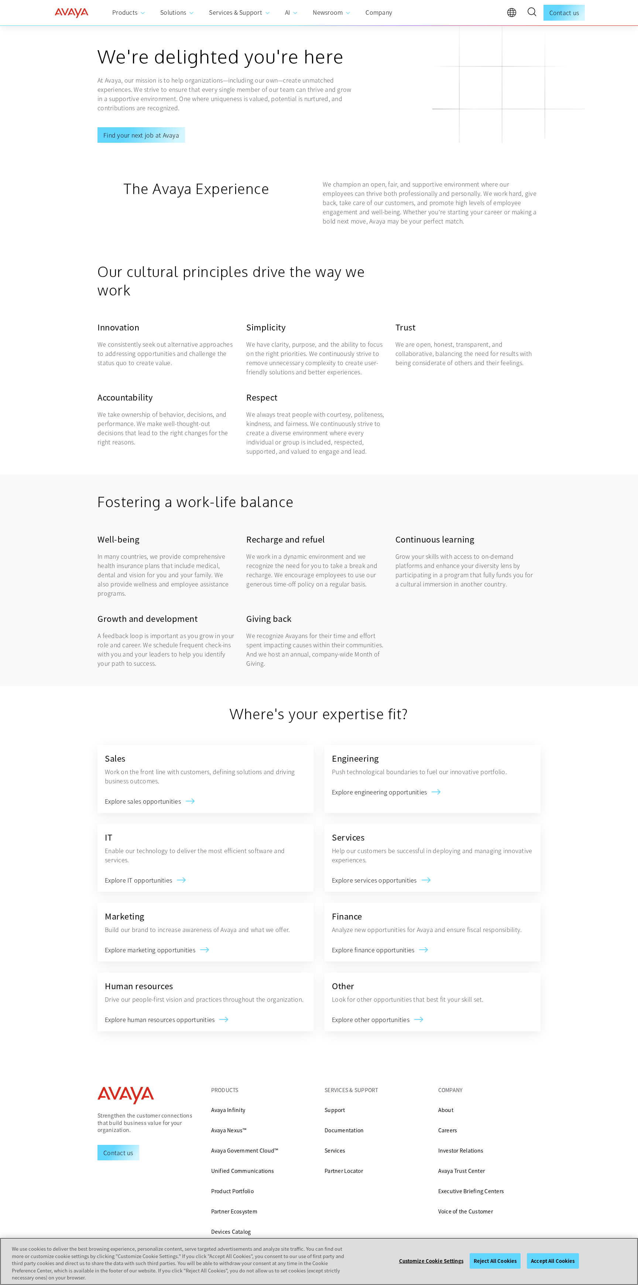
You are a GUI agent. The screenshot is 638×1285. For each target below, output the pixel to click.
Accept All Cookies (552, 1260)
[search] (531, 12)
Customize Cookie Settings (431, 1260)
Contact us (564, 12)
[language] (513, 14)
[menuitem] (128, 12)
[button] (531, 12)
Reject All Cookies (495, 1260)
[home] (71, 13)
